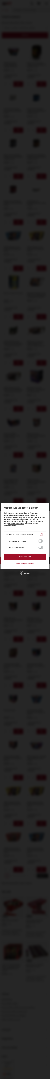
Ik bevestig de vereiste (25, 563)
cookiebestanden (16, 524)
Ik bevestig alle (25, 556)
